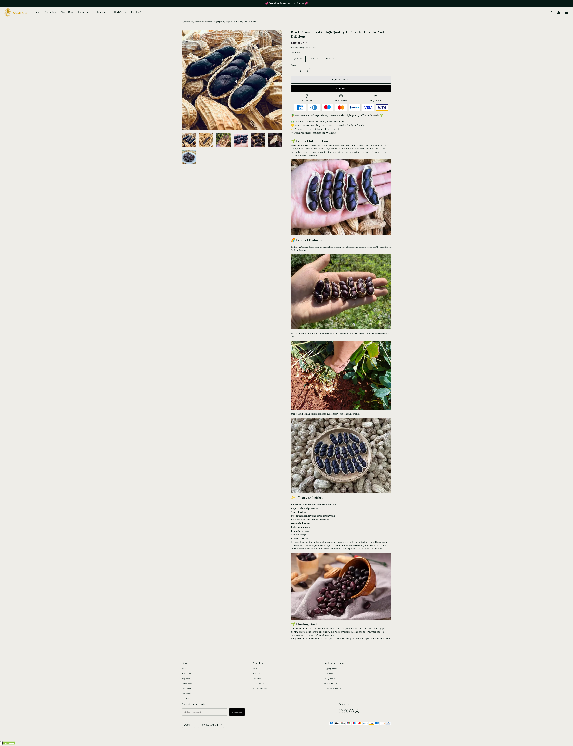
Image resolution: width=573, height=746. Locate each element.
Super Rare (186, 678)
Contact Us (257, 678)
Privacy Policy (329, 678)
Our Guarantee (258, 683)
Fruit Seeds (186, 688)
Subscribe (237, 712)
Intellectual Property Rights (334, 688)
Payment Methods (260, 688)
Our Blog (185, 698)
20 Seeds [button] (314, 58)
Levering (295, 47)
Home (184, 668)
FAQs (255, 668)
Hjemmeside (187, 21)
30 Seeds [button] (298, 58)
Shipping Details (330, 668)
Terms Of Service (330, 683)
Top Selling (186, 673)
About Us (256, 673)
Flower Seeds (187, 683)
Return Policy (328, 673)
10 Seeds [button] (330, 58)
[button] (551, 12)
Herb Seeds (186, 693)
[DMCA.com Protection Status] (7, 744)
